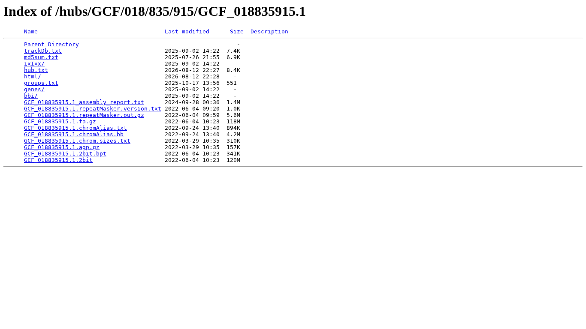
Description (269, 31)
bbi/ (31, 96)
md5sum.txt (41, 57)
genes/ (34, 89)
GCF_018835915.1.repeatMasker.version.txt (92, 108)
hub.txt (36, 70)
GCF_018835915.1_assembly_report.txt (84, 102)
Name (31, 31)
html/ (32, 76)
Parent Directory (51, 44)
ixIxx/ (34, 63)
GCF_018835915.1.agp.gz (62, 147)
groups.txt (41, 83)
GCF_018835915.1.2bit (58, 160)
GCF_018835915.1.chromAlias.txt (75, 128)
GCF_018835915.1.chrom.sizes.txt (77, 141)
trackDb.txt (43, 51)
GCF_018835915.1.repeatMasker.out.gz (84, 115)
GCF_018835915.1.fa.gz (60, 121)
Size (237, 31)
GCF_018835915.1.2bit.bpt (65, 153)
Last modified (187, 31)
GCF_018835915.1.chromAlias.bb (74, 134)
